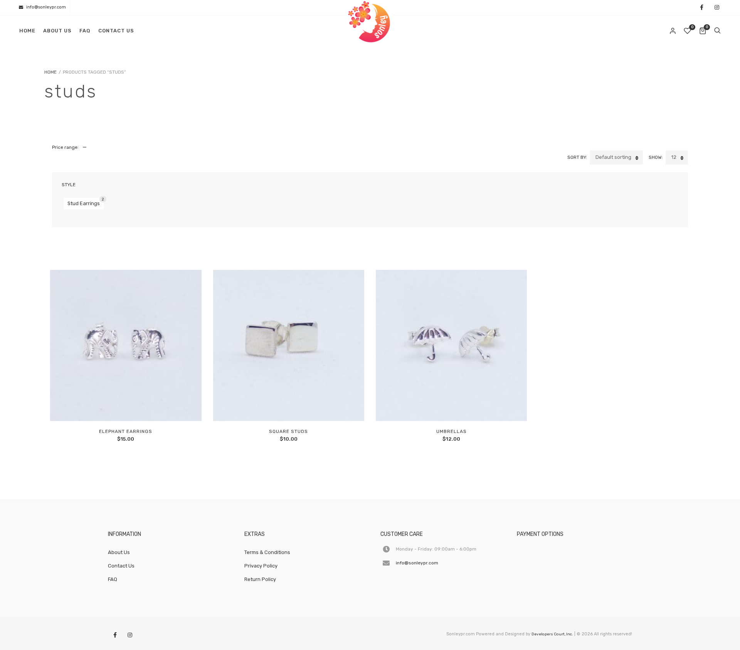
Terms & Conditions (267, 552)
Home (27, 31)
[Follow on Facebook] (701, 8)
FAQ (85, 31)
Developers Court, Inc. (552, 634)
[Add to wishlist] (143, 407)
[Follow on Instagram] (717, 8)
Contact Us (116, 31)
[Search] (717, 30)
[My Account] (673, 30)
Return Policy (260, 579)
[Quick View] (125, 407)
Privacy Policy (261, 566)
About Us (57, 31)
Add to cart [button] (108, 407)
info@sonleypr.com (46, 7)
